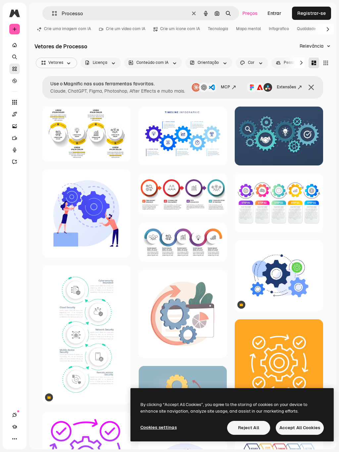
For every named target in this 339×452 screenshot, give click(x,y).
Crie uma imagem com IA (67, 28)
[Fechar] (311, 87)
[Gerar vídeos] (14, 138)
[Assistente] (14, 162)
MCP (225, 87)
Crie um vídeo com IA (125, 28)
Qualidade (306, 28)
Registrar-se (311, 13)
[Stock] (14, 69)
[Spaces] (14, 114)
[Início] (14, 45)
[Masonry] (314, 63)
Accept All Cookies (299, 427)
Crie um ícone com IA (180, 28)
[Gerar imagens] (14, 126)
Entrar (274, 13)
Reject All (248, 427)
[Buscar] (14, 57)
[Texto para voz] (14, 150)
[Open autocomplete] (52, 13)
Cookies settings (158, 427)
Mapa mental (248, 28)
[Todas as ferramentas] (14, 102)
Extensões (286, 87)
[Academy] (14, 427)
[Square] (325, 63)
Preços (250, 13)
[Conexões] (14, 415)
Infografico (279, 28)
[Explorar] (14, 80)
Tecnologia (218, 28)
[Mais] (14, 438)
